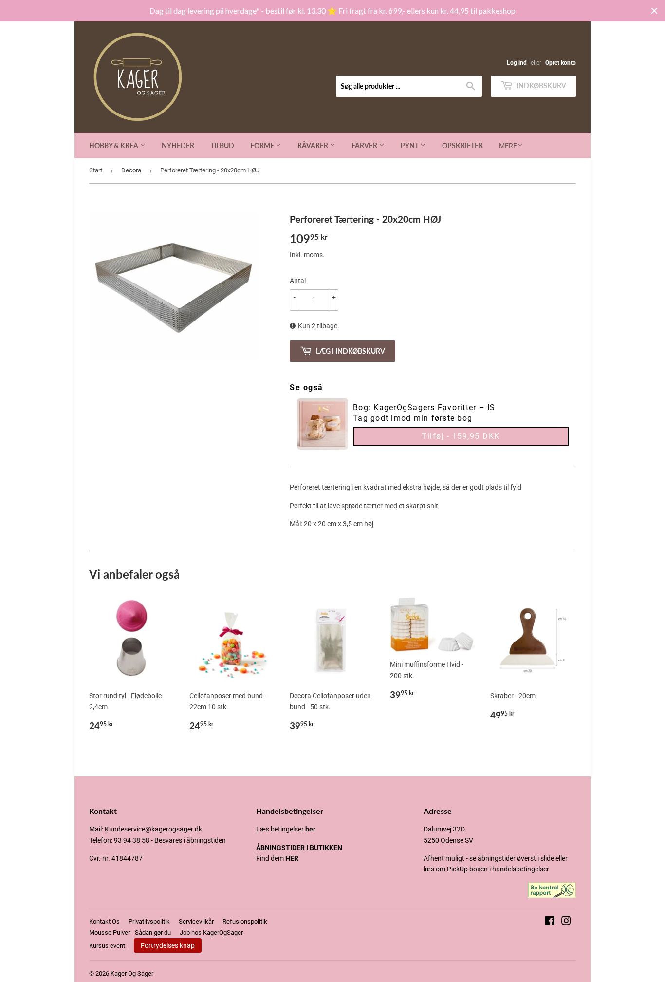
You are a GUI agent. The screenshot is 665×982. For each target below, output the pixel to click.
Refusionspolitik (244, 921)
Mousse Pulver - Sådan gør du (130, 932)
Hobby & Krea (114, 145)
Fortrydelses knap (168, 945)
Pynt (410, 145)
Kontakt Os (104, 921)
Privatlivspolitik (149, 921)
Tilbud (222, 145)
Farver (365, 145)
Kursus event (107, 945)
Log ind (517, 62)
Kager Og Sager (132, 973)
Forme (263, 145)
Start (95, 170)
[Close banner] (654, 11)
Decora (131, 170)
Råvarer (313, 145)
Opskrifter (462, 145)
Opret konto (560, 62)
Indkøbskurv (540, 85)
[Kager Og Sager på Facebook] (550, 922)
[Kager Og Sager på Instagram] (566, 922)
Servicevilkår (196, 921)
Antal (298, 280)
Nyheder (178, 145)
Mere (508, 146)
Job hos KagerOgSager (211, 932)
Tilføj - (461, 436)
